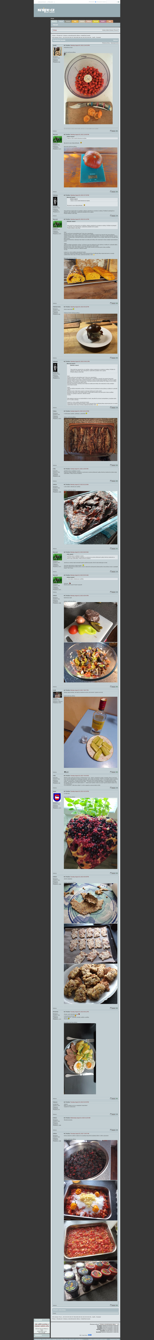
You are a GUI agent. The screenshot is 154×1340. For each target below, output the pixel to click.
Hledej (104, 30)
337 (72, 37)
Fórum (52, 18)
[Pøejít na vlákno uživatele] (66, 772)
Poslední (98, 37)
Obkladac (55, 195)
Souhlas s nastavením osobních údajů (97, 1339)
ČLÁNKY (104, 1)
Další (93, 37)
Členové (116, 30)
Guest (54, 1313)
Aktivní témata (109, 30)
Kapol (54, 791)
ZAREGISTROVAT (42, 2)
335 (68, 37)
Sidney (55, 411)
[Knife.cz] (46, 12)
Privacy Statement (46, 1339)
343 (86, 37)
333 (64, 37)
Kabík (54, 690)
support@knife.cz (79, 1339)
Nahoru (55, 131)
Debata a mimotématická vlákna (71, 35)
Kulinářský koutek (85, 35)
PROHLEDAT (92, 1)
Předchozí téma (106, 43)
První (60, 37)
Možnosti (115, 40)
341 (82, 37)
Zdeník (54, 45)
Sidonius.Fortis (57, 306)
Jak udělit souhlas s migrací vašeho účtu (42, 1325)
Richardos (55, 1011)
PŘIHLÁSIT (50, 2)
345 (90, 37)
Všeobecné (59, 35)
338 (74, 37)
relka (54, 468)
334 (66, 37)
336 (70, 37)
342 (84, 37)
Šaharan (55, 1102)
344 (88, 37)
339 (77, 37)
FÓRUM (98, 1)
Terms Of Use (38, 1339)
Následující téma (115, 43)
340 (79, 37)
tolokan (55, 484)
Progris (117, 1339)
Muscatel (55, 134)
